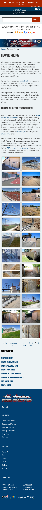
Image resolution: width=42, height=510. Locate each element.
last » (31, 345)
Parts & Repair (6, 385)
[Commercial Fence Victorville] (11, 240)
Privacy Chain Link (8, 430)
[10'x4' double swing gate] (31, 194)
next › (25, 345)
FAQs (4, 462)
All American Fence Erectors (17, 148)
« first (5, 343)
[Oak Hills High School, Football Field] (31, 301)
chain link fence (25, 81)
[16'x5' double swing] (31, 209)
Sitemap (5, 437)
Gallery (4, 465)
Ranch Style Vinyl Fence (9, 366)
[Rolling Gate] (31, 225)
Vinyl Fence (6, 434)
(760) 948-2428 (19, 12)
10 (12, 345)
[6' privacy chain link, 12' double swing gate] (31, 270)
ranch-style (21, 131)
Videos (4, 468)
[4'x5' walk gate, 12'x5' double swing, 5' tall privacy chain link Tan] (31, 240)
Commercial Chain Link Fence (11, 373)
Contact (4, 458)
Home (3, 49)
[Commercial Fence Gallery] (31, 164)
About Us (5, 452)
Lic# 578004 (18, 9)
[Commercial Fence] (11, 255)
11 (16, 345)
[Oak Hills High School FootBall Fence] (11, 225)
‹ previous (13, 343)
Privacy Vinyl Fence (8, 370)
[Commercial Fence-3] (11, 209)
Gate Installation (7, 381)
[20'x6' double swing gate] (31, 179)
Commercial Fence (9, 424)
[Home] (21, 43)
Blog (3, 455)
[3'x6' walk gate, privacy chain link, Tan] (31, 255)
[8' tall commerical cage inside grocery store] (31, 286)
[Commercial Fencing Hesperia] (11, 270)
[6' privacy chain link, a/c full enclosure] (11, 164)
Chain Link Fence (7, 358)
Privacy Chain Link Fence (9, 362)
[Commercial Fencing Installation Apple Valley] (11, 179)
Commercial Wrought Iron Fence (12, 377)
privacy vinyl (5, 134)
